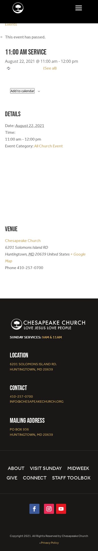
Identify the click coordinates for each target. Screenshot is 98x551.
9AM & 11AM (52, 337)
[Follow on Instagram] (49, 509)
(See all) (50, 68)
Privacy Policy (50, 542)
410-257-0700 (21, 396)
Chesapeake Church (23, 240)
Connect (34, 478)
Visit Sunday (46, 468)
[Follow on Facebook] (34, 509)
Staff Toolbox (71, 478)
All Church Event (48, 146)
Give (12, 478)
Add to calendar (22, 91)
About (16, 468)
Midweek (78, 468)
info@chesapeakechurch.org (37, 401)
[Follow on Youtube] (61, 509)
